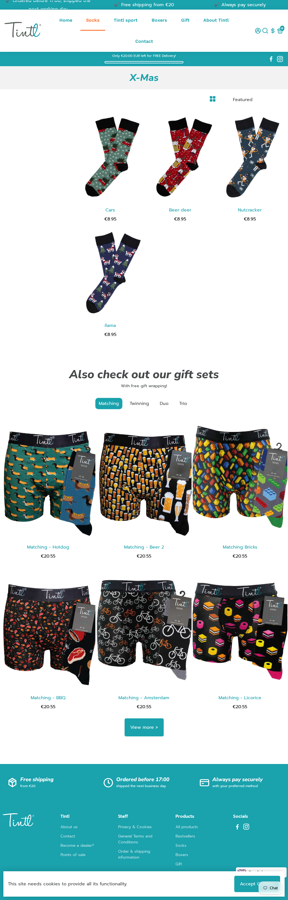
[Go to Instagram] (280, 59)
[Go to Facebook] (271, 59)
